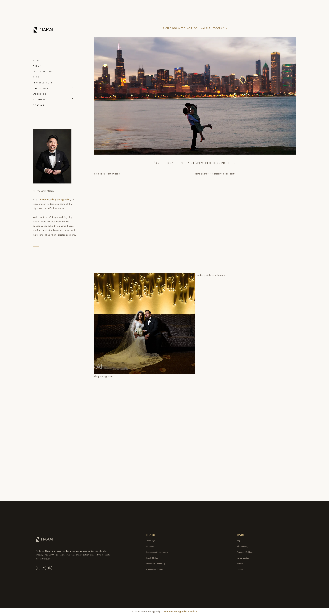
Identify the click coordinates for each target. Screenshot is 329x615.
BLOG (36, 77)
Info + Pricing (242, 546)
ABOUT (37, 66)
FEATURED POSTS (43, 83)
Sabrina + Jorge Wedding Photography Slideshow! (240, 321)
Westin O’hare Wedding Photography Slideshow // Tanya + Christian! (139, 219)
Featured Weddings (245, 552)
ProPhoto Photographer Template (180, 611)
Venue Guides (243, 557)
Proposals (150, 546)
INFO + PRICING (43, 71)
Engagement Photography (157, 552)
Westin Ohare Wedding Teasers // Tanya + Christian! (140, 321)
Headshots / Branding (155, 563)
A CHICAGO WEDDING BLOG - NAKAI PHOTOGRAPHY (195, 28)
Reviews (240, 563)
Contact (240, 569)
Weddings (150, 540)
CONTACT (38, 105)
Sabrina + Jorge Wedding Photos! (125, 422)
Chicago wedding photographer (54, 199)
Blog (238, 540)
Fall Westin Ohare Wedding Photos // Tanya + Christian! (236, 219)
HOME (36, 60)
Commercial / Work (154, 569)
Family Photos (152, 557)
